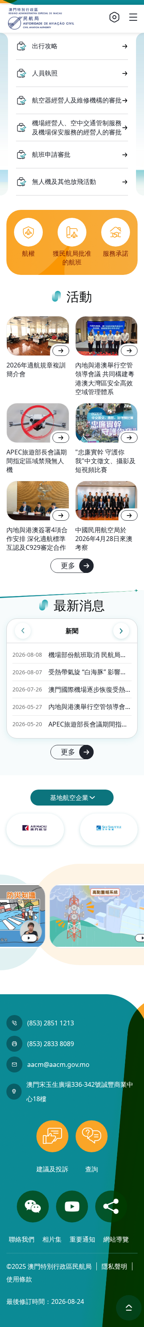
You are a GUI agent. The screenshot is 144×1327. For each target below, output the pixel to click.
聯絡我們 (22, 1239)
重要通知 (83, 1239)
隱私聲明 (114, 1266)
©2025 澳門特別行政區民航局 (49, 1266)
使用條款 (19, 1279)
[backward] (23, 631)
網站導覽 (116, 1239)
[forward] (121, 631)
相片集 (52, 1239)
